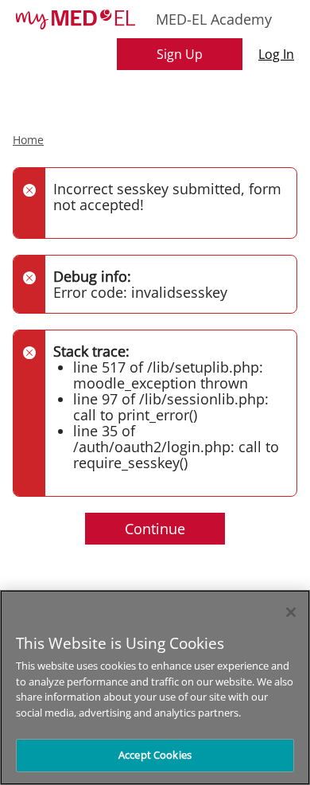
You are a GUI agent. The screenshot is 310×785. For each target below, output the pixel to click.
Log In (276, 54)
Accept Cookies (155, 755)
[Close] (290, 612)
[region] (155, 687)
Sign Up (180, 54)
